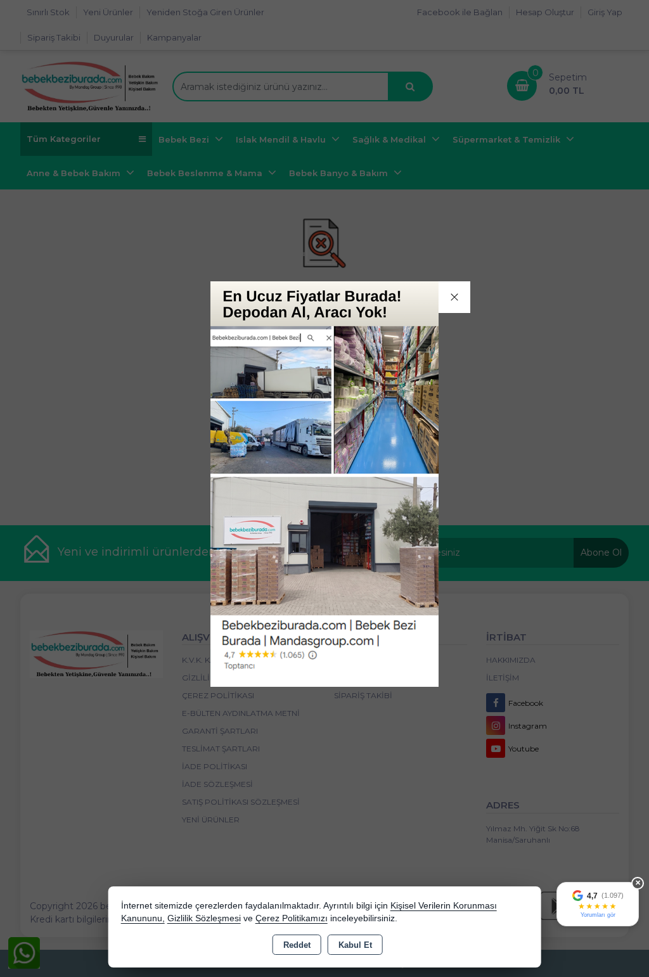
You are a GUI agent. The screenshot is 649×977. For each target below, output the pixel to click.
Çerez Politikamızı (291, 918)
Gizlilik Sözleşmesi (204, 918)
